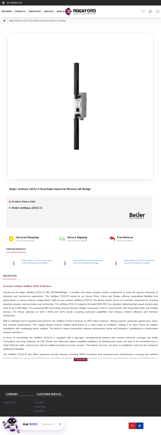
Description (10, 276)
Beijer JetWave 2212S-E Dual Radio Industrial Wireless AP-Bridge (88, 261)
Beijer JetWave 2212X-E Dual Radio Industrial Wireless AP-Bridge (139, 261)
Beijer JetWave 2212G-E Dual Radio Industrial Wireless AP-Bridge (37, 261)
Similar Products (16, 249)
